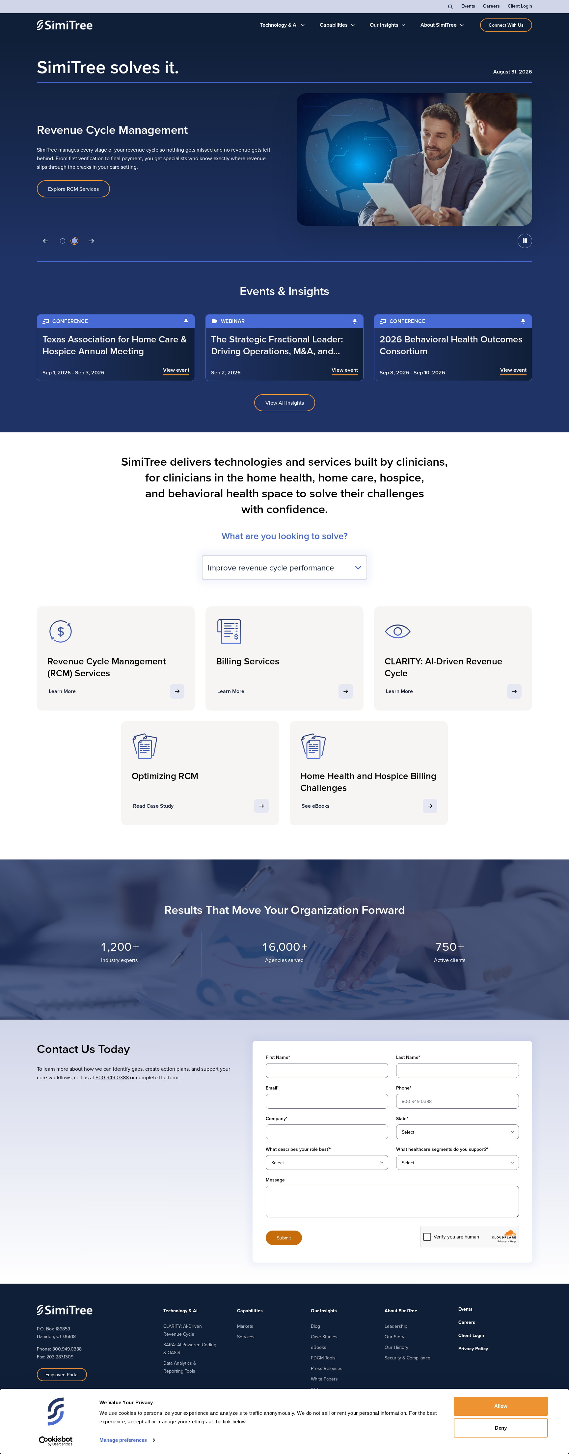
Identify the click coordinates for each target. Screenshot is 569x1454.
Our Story (394, 1336)
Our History (396, 1347)
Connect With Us (506, 25)
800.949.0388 (112, 1077)
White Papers (324, 1379)
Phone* (403, 1088)
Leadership (396, 1326)
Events (468, 6)
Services (246, 1336)
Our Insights (384, 25)
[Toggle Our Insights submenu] (403, 25)
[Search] (451, 7)
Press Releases (326, 1368)
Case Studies (324, 1336)
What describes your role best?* (299, 1149)
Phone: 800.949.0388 (59, 1349)
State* (402, 1118)
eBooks (318, 1347)
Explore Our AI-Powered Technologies (92, 189)
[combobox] (284, 567)
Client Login (520, 6)
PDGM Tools (323, 1357)
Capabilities (334, 25)
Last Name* (408, 1057)
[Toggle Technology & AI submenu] (302, 25)
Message (275, 1180)
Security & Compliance (407, 1357)
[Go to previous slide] (46, 241)
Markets (245, 1326)
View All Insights (284, 402)
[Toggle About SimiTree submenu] (461, 25)
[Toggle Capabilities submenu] (352, 25)
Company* (276, 1118)
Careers (491, 6)
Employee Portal (61, 1374)
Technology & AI (279, 25)
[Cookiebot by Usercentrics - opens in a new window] (56, 1441)
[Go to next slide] (91, 241)
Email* (272, 1088)
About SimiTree (438, 25)
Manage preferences (123, 1440)
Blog (315, 1326)
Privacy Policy (473, 1348)
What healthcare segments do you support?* (442, 1149)
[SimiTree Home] (65, 25)
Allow (501, 1406)
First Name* (278, 1057)
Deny (501, 1428)
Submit (284, 1238)
